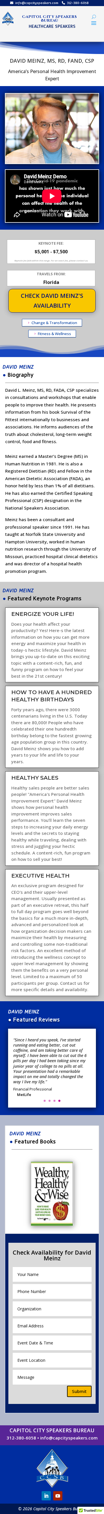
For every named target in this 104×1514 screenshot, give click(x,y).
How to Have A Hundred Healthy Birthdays (51, 696)
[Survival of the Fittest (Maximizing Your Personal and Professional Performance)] (52, 1225)
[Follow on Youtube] (57, 1495)
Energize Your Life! (42, 614)
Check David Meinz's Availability (52, 300)
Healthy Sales (34, 777)
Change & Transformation (54, 322)
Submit (79, 1391)
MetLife (24, 1094)
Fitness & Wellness (54, 333)
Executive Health (40, 875)
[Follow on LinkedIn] (46, 1495)
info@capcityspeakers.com (36, 3)
